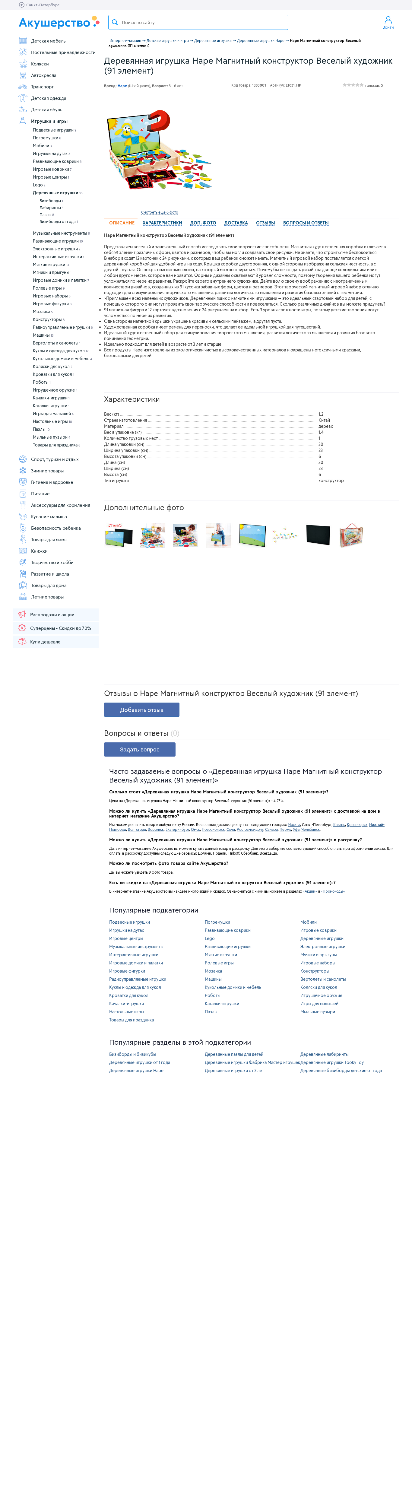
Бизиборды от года (59, 221)
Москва (294, 824)
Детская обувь (46, 109)
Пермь (285, 829)
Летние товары (47, 596)
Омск (195, 829)
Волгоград (137, 829)
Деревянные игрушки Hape (136, 1070)
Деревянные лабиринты (324, 1054)
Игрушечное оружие (55, 389)
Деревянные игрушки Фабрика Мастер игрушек (252, 1062)
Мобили (42, 145)
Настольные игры (52, 421)
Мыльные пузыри (51, 437)
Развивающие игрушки (58, 240)
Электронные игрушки (57, 248)
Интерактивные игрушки (58, 256)
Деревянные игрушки (58, 192)
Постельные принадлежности (63, 52)
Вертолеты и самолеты (57, 342)
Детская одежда (48, 98)
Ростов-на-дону (250, 829)
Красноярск (357, 824)
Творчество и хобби (52, 562)
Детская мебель (48, 40)
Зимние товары (47, 470)
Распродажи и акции (52, 614)
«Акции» (310, 891)
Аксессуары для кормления (60, 505)
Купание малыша (49, 516)
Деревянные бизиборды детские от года (341, 1070)
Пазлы (47, 214)
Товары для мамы (49, 539)
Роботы (42, 382)
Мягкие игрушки (51, 264)
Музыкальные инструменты (61, 233)
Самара (271, 829)
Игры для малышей (53, 413)
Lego (39, 184)
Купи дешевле (45, 641)
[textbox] (198, 22)
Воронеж (156, 829)
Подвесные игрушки (55, 129)
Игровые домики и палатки (61, 280)
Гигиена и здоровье (52, 482)
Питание (40, 493)
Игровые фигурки (52, 303)
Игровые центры (51, 176)
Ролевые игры (49, 288)
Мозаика (43, 311)
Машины (43, 335)
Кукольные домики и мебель (62, 358)
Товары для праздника (56, 444)
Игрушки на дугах (51, 153)
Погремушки (47, 137)
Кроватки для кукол (53, 374)
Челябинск (310, 829)
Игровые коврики (52, 169)
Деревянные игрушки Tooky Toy (332, 1062)
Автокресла (43, 75)
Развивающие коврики (57, 161)
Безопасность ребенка (56, 528)
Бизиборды (51, 200)
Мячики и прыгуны (52, 272)
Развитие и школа (50, 573)
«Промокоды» (332, 891)
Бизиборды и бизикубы (132, 1054)
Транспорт (42, 86)
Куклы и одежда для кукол (61, 350)
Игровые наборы (52, 295)
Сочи (231, 829)
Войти (388, 27)
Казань (339, 824)
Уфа (296, 829)
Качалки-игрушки (51, 397)
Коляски (40, 63)
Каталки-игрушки (51, 405)
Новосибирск (213, 829)
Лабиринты (52, 207)
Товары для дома (49, 585)
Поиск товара (115, 22)
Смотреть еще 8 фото (159, 212)
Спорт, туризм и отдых (55, 459)
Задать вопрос (140, 749)
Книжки (39, 551)
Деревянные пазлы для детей (234, 1054)
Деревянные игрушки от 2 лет (234, 1070)
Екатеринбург (177, 829)
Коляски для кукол (52, 366)
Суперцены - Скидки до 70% (60, 628)
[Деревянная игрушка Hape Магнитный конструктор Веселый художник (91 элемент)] (159, 151)
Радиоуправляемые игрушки (63, 327)
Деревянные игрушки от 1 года (139, 1062)
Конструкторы (49, 319)
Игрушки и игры (49, 121)
